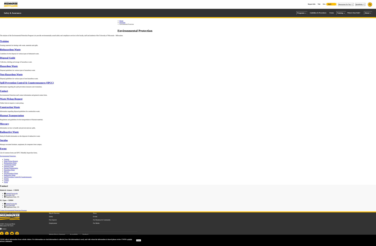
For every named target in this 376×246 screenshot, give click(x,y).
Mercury (4, 124)
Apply (329, 4)
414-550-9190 (10, 205)
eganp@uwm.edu (11, 203)
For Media (96, 223)
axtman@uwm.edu (12, 193)
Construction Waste (10, 107)
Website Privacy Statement (57, 234)
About (367, 13)
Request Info (311, 4)
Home (121, 21)
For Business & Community (101, 220)
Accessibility (74, 234)
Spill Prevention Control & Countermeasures (18, 177)
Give (324, 4)
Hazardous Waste (9, 66)
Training (340, 13)
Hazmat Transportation (12, 115)
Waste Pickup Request (11, 99)
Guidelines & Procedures (318, 13)
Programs (301, 13)
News (95, 213)
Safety (51, 216)
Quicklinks (359, 4)
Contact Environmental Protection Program (13, 210)
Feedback (85, 234)
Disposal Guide (7, 58)
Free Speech (53, 220)
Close (138, 240)
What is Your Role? (353, 13)
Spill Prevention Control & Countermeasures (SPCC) (27, 82)
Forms (331, 13)
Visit (319, 4)
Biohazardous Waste (10, 49)
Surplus (4, 140)
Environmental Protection (8, 156)
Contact (4, 91)
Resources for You (344, 4)
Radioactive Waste (9, 132)
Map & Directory (54, 213)
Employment (53, 223)
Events (95, 216)
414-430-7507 (10, 195)
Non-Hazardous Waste (11, 74)
